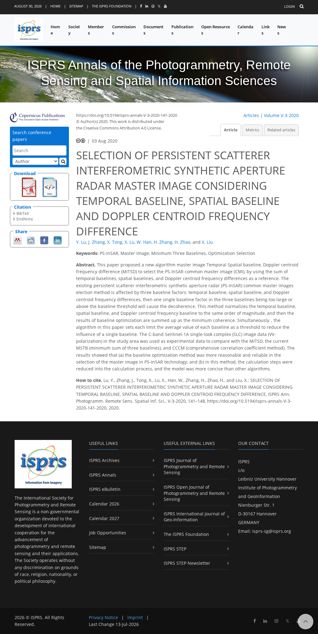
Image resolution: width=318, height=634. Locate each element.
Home (55, 6)
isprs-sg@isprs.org (271, 531)
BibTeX (22, 213)
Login (289, 6)
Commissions (124, 30)
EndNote (24, 219)
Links (265, 30)
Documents (153, 30)
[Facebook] (44, 240)
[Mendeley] (17, 240)
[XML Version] (50, 186)
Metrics (252, 130)
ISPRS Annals (102, 475)
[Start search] (62, 161)
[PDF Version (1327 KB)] (29, 186)
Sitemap (76, 6)
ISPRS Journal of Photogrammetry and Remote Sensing (194, 466)
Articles (251, 115)
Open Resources (215, 30)
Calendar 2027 (104, 518)
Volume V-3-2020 (281, 115)
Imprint (135, 617)
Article (231, 130)
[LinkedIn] (57, 240)
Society (74, 30)
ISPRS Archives (104, 460)
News (281, 30)
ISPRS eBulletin (104, 489)
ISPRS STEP (175, 549)
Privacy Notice (103, 617)
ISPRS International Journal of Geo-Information (194, 517)
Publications (182, 30)
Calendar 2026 (104, 504)
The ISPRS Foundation (111, 6)
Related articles (281, 130)
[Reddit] (31, 240)
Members (96, 30)
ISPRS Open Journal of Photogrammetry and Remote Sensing (194, 493)
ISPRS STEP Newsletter (187, 563)
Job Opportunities (107, 533)
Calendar (245, 30)
